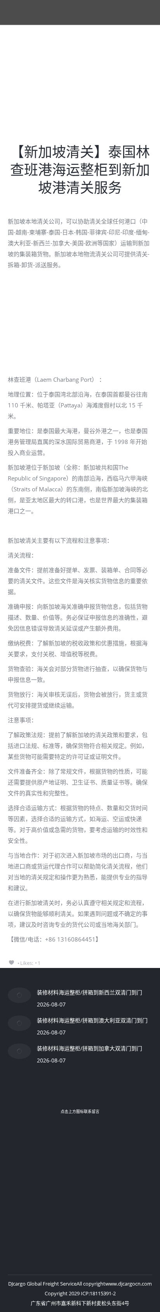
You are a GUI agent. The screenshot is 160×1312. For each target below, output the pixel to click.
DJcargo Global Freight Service (42, 1283)
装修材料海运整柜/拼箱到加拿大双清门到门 (89, 1048)
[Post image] (19, 995)
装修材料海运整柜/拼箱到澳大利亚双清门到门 (92, 1020)
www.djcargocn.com (128, 1283)
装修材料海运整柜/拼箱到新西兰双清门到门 (89, 992)
